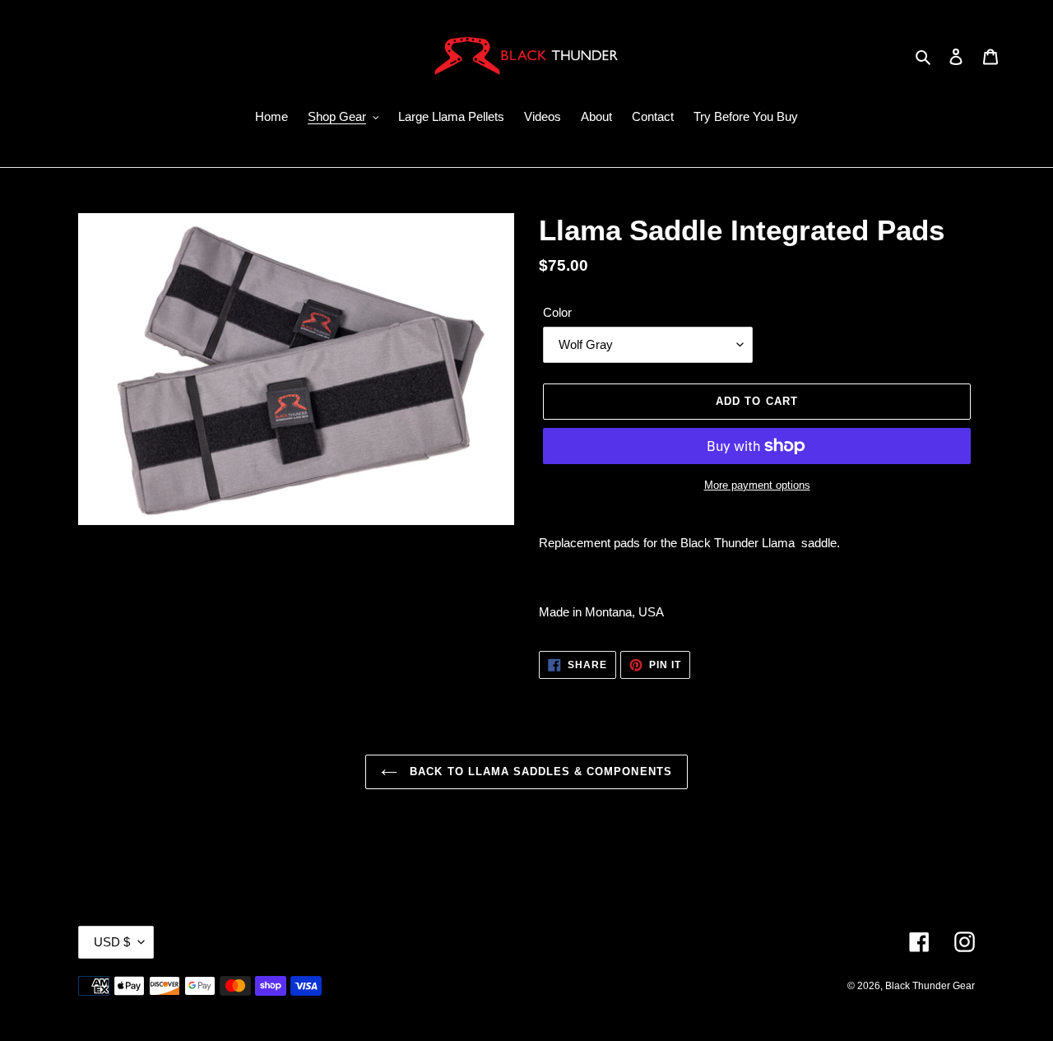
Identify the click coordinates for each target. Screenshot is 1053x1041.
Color (557, 312)
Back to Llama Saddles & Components (538, 771)
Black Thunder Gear (930, 986)
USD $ (112, 942)
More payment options (757, 485)
